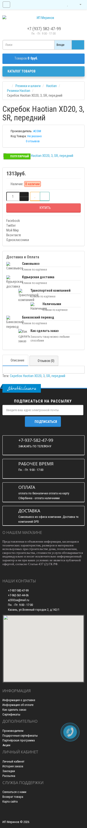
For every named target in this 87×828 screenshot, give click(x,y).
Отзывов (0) (46, 361)
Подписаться (46, 422)
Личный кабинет (13, 761)
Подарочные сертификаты (20, 735)
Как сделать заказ (14, 709)
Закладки (8, 771)
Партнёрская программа (18, 740)
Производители (12, 731)
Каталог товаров (21, 71)
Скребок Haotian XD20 (26, 376)
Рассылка (8, 776)
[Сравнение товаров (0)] (57, 4)
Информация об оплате (17, 705)
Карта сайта (10, 801)
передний (58, 376)
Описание (17, 360)
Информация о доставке (18, 700)
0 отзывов (33, 141)
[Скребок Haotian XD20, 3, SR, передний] (43, 155)
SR (48, 376)
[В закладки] (35, 196)
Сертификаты (11, 714)
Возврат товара (12, 796)
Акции (6, 745)
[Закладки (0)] (67, 4)
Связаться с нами (14, 792)
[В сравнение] (45, 196)
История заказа (12, 766)
